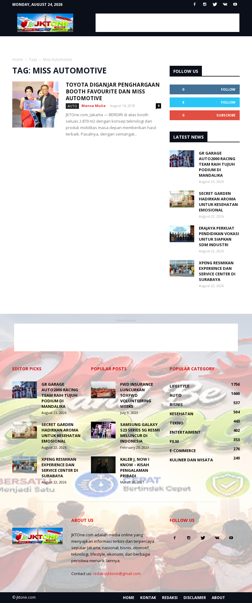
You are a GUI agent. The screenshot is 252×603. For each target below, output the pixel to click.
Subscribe (225, 115)
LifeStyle (179, 386)
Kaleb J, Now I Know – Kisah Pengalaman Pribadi (134, 467)
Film (174, 441)
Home (128, 597)
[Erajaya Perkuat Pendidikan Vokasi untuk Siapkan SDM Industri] (182, 233)
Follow (228, 89)
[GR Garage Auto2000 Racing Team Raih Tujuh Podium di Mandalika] (182, 158)
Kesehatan (181, 413)
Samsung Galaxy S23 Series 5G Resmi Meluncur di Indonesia (140, 433)
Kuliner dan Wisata (191, 460)
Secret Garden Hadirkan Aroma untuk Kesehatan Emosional (218, 202)
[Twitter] (214, 4)
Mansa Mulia (93, 105)
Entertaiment (185, 432)
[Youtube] (235, 4)
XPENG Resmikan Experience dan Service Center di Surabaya (217, 271)
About (218, 597)
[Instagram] (204, 4)
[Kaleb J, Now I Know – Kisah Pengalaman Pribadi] (103, 464)
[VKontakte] (225, 4)
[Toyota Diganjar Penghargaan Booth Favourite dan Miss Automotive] (35, 104)
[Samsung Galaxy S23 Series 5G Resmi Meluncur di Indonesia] (103, 430)
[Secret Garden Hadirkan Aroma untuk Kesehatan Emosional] (182, 199)
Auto (72, 106)
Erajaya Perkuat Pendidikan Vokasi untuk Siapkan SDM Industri (219, 236)
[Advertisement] (167, 23)
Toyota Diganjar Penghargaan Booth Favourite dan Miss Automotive (113, 91)
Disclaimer (194, 597)
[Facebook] (194, 4)
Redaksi (170, 597)
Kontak (148, 597)
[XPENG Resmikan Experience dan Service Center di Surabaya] (182, 268)
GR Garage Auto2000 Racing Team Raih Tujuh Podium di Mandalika (217, 164)
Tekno (176, 423)
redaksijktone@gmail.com (117, 573)
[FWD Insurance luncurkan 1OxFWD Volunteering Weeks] (103, 389)
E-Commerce (183, 450)
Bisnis (176, 404)
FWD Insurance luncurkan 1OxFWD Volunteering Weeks (136, 395)
